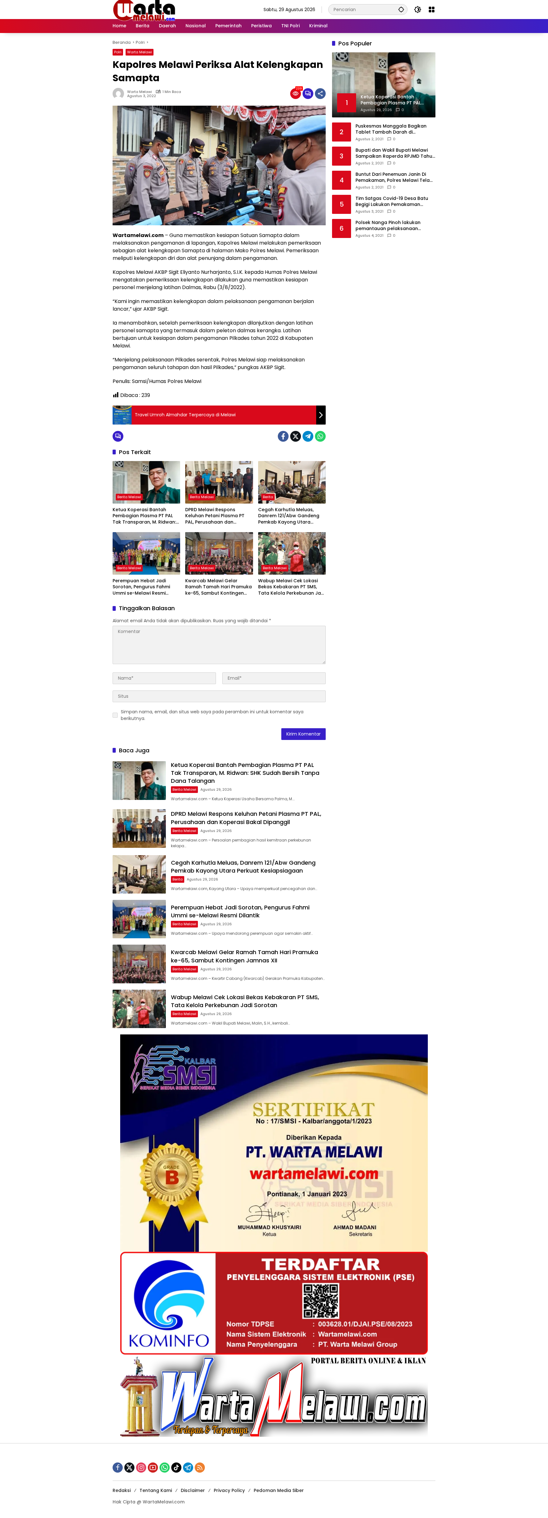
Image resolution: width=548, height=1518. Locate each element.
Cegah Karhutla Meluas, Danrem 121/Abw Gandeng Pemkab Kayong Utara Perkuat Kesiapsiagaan (288, 516)
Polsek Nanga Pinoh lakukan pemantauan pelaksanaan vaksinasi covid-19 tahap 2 (388, 225)
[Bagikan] (320, 93)
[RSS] (200, 1467)
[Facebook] (283, 436)
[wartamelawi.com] (144, 9)
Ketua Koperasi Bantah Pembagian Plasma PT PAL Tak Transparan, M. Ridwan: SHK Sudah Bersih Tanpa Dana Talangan (144, 516)
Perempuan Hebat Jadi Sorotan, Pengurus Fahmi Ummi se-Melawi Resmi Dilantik (141, 587)
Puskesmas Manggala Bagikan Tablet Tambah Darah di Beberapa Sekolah (391, 129)
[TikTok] (176, 1467)
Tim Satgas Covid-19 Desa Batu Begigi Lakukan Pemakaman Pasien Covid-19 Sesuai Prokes (392, 201)
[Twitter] (295, 436)
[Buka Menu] (431, 9)
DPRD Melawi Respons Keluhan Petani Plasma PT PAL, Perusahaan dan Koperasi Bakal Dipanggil (215, 516)
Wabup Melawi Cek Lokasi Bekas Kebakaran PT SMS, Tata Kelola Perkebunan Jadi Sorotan (291, 587)
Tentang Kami (156, 1490)
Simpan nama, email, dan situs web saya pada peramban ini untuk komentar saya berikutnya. (212, 715)
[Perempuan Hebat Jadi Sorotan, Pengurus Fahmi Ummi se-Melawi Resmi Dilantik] (146, 553)
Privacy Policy (229, 1490)
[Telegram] (308, 436)
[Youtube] (153, 1467)
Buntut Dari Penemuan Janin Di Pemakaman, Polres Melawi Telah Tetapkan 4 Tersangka (394, 177)
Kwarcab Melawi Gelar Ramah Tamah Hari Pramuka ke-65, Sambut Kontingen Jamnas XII (218, 587)
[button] (401, 9)
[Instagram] (141, 1467)
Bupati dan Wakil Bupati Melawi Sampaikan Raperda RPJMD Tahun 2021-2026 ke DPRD (395, 153)
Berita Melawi (129, 496)
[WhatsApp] (320, 436)
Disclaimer (193, 1490)
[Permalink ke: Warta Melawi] (120, 93)
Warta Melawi (139, 52)
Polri (117, 52)
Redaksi (122, 1490)
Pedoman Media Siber (279, 1490)
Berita (268, 496)
